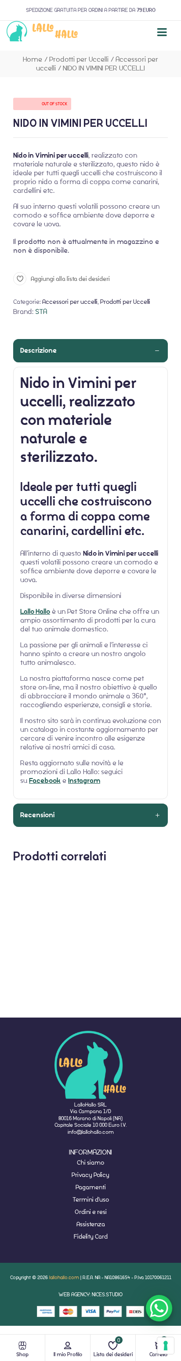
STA (41, 311)
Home (32, 59)
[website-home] (42, 32)
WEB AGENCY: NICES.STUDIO (90, 1294)
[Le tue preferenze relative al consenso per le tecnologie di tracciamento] (165, 1345)
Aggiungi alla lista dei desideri (70, 279)
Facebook (45, 781)
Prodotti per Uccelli (79, 59)
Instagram (84, 781)
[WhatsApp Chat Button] (159, 1308)
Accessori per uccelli (70, 302)
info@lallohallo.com (91, 1132)
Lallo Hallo (35, 611)
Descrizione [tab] (38, 350)
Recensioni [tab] (37, 815)
